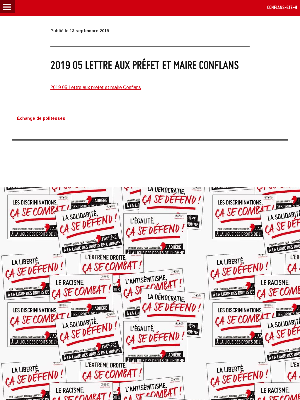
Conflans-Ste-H (282, 7)
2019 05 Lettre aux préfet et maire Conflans (95, 87)
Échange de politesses (38, 118)
